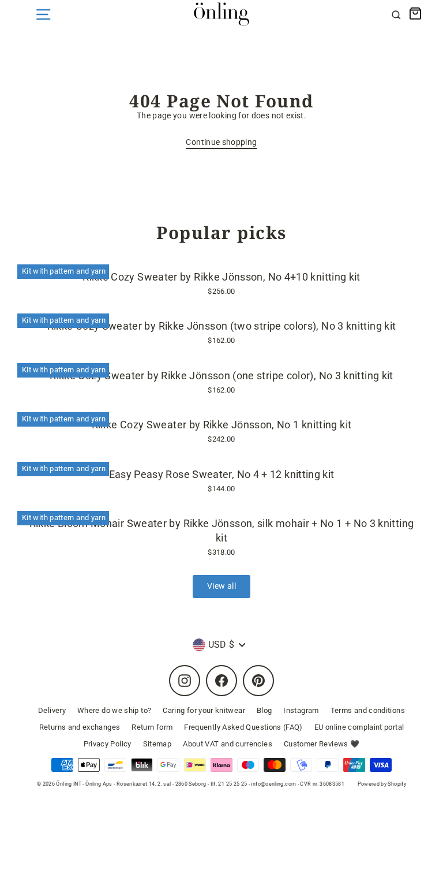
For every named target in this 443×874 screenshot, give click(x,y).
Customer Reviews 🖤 (322, 743)
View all (221, 586)
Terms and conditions (368, 710)
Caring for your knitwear (204, 710)
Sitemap (157, 743)
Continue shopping (221, 142)
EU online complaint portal (359, 727)
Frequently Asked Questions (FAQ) (243, 727)
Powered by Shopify (382, 784)
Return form (152, 727)
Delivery (52, 710)
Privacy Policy (108, 743)
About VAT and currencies (227, 743)
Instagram (300, 710)
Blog (264, 710)
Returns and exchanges (80, 727)
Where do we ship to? (114, 710)
